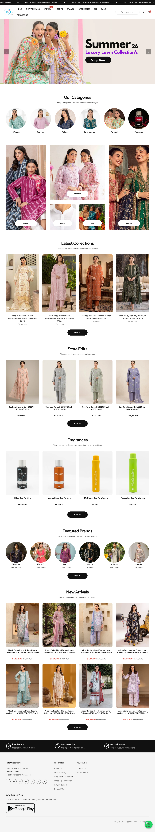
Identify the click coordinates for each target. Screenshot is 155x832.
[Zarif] (65, 552)
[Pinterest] (32, 781)
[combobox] (127, 12)
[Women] (16, 118)
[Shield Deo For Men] (22, 473)
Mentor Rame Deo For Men (59, 498)
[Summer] (40, 118)
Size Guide (81, 768)
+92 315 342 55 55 (13, 771)
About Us (58, 768)
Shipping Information (63, 781)
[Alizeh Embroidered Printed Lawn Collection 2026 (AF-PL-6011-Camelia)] (59, 625)
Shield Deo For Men (22, 498)
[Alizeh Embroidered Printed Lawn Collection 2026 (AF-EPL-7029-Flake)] (95, 625)
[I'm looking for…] (118, 12)
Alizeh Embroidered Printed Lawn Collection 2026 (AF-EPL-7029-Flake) (96, 651)
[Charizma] (16, 552)
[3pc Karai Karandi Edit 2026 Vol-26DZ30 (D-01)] (22, 382)
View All (77, 332)
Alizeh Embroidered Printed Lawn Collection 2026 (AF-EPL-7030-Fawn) (22, 712)
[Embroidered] (89, 118)
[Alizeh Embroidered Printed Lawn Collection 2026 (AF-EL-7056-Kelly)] (95, 686)
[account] (143, 12)
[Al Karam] (114, 552)
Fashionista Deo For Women (133, 498)
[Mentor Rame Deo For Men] (59, 473)
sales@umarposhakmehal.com (18, 775)
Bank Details (82, 772)
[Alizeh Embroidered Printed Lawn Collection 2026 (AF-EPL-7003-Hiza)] (59, 686)
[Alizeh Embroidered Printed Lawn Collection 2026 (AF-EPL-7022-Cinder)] (22, 625)
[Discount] (92, 217)
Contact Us (59, 789)
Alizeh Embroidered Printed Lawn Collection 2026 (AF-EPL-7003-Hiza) (59, 712)
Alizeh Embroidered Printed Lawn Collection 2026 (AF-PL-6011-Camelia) (59, 651)
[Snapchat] (44, 781)
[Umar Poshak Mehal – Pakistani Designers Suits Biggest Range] (9, 12)
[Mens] (63, 217)
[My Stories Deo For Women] (95, 473)
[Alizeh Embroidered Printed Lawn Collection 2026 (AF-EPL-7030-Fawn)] (22, 686)
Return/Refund (60, 785)
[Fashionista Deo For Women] (132, 473)
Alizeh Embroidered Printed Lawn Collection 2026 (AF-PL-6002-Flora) (132, 651)
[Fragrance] (138, 118)
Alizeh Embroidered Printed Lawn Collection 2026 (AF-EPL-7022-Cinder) (22, 651)
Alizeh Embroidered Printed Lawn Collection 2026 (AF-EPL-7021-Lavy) (132, 712)
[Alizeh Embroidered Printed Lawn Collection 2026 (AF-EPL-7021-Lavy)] (132, 686)
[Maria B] (40, 552)
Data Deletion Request (63, 777)
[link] (138, 552)
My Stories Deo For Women (96, 498)
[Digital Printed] (114, 118)
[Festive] (129, 187)
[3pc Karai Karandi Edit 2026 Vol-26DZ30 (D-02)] (59, 382)
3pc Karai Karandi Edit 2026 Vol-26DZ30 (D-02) (59, 408)
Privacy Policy (60, 772)
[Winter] (65, 118)
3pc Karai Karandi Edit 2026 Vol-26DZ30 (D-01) (22, 408)
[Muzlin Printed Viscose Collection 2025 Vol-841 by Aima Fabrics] (89, 552)
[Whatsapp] (38, 781)
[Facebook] (8, 781)
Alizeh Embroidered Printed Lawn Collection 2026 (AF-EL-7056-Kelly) (96, 712)
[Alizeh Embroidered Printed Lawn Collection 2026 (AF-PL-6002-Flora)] (132, 625)
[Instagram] (14, 781)
